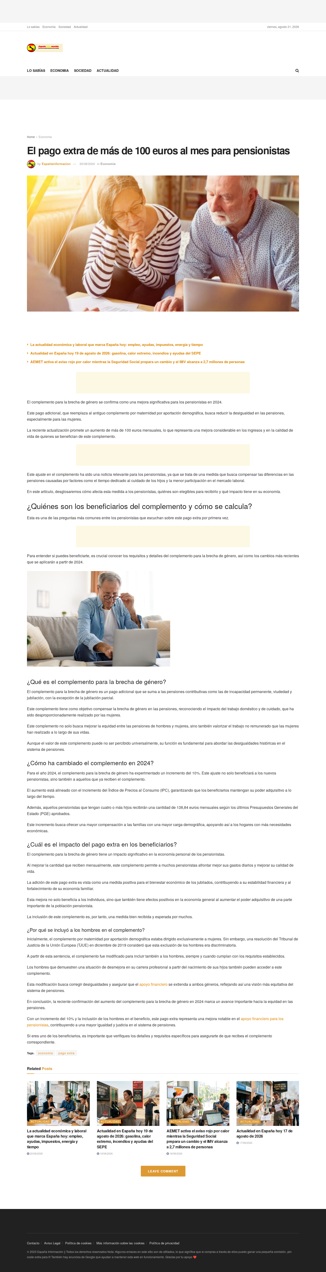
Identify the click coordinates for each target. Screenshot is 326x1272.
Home (31, 137)
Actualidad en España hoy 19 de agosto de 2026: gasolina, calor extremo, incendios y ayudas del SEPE (115, 353)
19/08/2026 (106, 1153)
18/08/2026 (175, 1153)
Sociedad (64, 27)
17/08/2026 (245, 1143)
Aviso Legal (52, 1243)
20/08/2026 (36, 1153)
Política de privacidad (164, 1243)
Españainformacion (56, 163)
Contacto (33, 1243)
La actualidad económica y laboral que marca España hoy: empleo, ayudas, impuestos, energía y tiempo (116, 344)
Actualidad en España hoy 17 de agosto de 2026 (265, 1133)
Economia (49, 27)
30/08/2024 (87, 163)
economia (45, 1053)
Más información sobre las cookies (120, 1243)
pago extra (66, 1053)
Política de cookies (78, 1243)
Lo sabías (33, 27)
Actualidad (81, 27)
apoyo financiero (153, 984)
